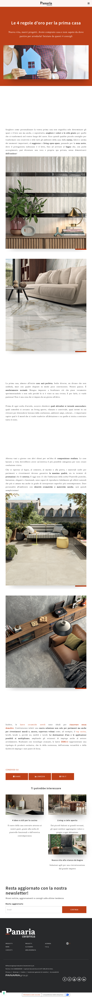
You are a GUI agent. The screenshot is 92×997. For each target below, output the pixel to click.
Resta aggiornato (14, 904)
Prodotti (9, 943)
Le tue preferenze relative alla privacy (53, 994)
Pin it (63, 776)
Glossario (29, 947)
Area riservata (30, 950)
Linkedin (40, 776)
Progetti (28, 943)
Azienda (48, 943)
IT (69, 943)
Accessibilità (54, 972)
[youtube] (74, 979)
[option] (46, 204)
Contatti (9, 950)
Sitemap (15, 972)
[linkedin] (84, 979)
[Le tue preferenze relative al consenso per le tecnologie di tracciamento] (4, 993)
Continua (74, 910)
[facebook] (65, 979)
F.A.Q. (47, 947)
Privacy (8, 972)
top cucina (81, 731)
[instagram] (69, 979)
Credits (23, 972)
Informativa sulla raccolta (31, 994)
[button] (88, 3)
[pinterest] (79, 979)
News (7, 947)
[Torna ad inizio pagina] (88, 993)
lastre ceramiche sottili (32, 724)
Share (18, 776)
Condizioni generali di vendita (37, 972)
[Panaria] (46, 6)
